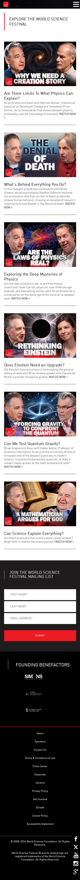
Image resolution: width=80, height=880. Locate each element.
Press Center (40, 766)
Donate (40, 807)
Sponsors (40, 741)
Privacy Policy (40, 791)
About (40, 733)
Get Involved (40, 799)
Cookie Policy (40, 816)
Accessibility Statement (40, 824)
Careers (40, 783)
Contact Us (40, 750)
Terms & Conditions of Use (40, 758)
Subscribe (40, 774)
